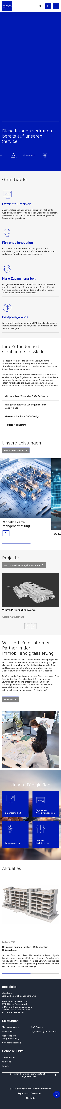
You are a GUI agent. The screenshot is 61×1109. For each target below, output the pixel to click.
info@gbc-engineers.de (20, 1007)
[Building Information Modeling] (30, 904)
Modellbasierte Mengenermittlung (10, 1037)
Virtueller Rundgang (17, 526)
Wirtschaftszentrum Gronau (19, 609)
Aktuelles (6, 1061)
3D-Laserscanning (10, 1027)
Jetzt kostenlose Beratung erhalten (21, 115)
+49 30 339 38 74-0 (20, 1009)
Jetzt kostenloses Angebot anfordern (22, 565)
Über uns (8, 699)
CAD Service (37, 1027)
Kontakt (5, 1066)
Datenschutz (37, 1093)
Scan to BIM (7, 1031)
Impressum (23, 1093)
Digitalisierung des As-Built (44, 1031)
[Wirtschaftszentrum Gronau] (30, 590)
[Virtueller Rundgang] (25, 490)
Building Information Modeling (18, 947)
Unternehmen (8, 1057)
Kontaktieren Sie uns (14, 450)
